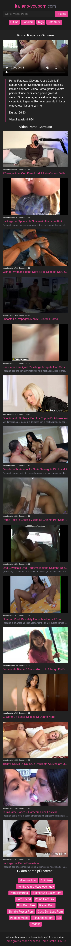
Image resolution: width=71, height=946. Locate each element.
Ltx (59, 917)
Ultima (14, 22)
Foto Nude (54, 22)
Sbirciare (46, 880)
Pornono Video (19, 917)
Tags (41, 22)
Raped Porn (46, 905)
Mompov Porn (28, 880)
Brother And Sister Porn (47, 892)
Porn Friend (23, 899)
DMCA (62, 941)
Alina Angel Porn (43, 917)
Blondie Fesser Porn (21, 911)
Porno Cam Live (45, 899)
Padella (35, 924)
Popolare (28, 22)
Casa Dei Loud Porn (50, 911)
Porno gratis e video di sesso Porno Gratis (30, 941)
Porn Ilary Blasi (19, 892)
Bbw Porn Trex (26, 905)
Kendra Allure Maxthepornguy (35, 886)
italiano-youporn (35, 6)
